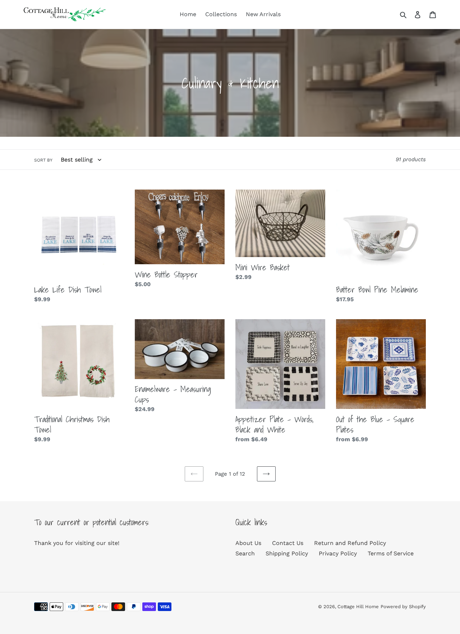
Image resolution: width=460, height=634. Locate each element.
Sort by (43, 160)
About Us (248, 543)
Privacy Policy (338, 553)
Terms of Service (391, 553)
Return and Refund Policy (350, 543)
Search (245, 553)
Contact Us (287, 543)
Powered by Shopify (403, 606)
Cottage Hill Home (358, 606)
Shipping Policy (287, 553)
